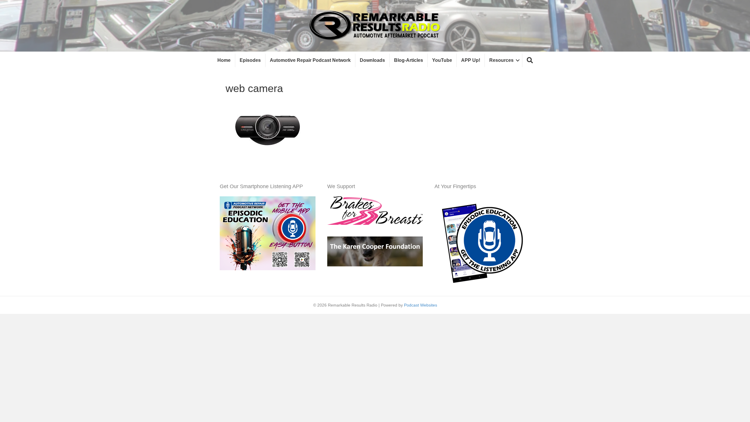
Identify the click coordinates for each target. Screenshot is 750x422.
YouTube (442, 60)
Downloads (372, 60)
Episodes (250, 60)
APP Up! (470, 60)
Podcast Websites (420, 305)
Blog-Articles (408, 60)
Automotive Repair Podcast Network (310, 60)
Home (224, 60)
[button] (529, 60)
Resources (501, 60)
